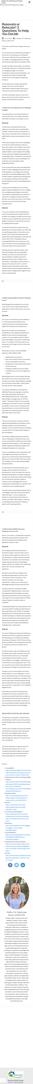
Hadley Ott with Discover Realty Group (11, 2)
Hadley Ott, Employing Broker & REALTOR (16, 913)
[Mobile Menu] (29, 2)
